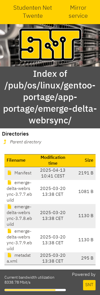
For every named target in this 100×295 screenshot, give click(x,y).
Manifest (22, 173)
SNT (89, 285)
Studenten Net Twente (32, 12)
